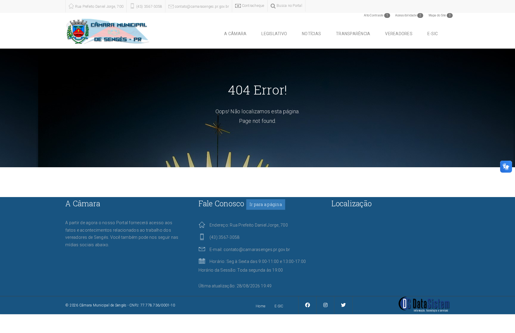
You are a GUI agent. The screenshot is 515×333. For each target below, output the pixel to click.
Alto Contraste (376, 15)
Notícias (311, 33)
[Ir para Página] (424, 303)
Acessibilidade (408, 15)
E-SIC (432, 33)
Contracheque (252, 6)
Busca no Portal (289, 6)
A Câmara (235, 33)
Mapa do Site (440, 15)
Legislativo (274, 33)
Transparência (353, 33)
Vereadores (398, 33)
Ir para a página (265, 204)
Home (260, 306)
